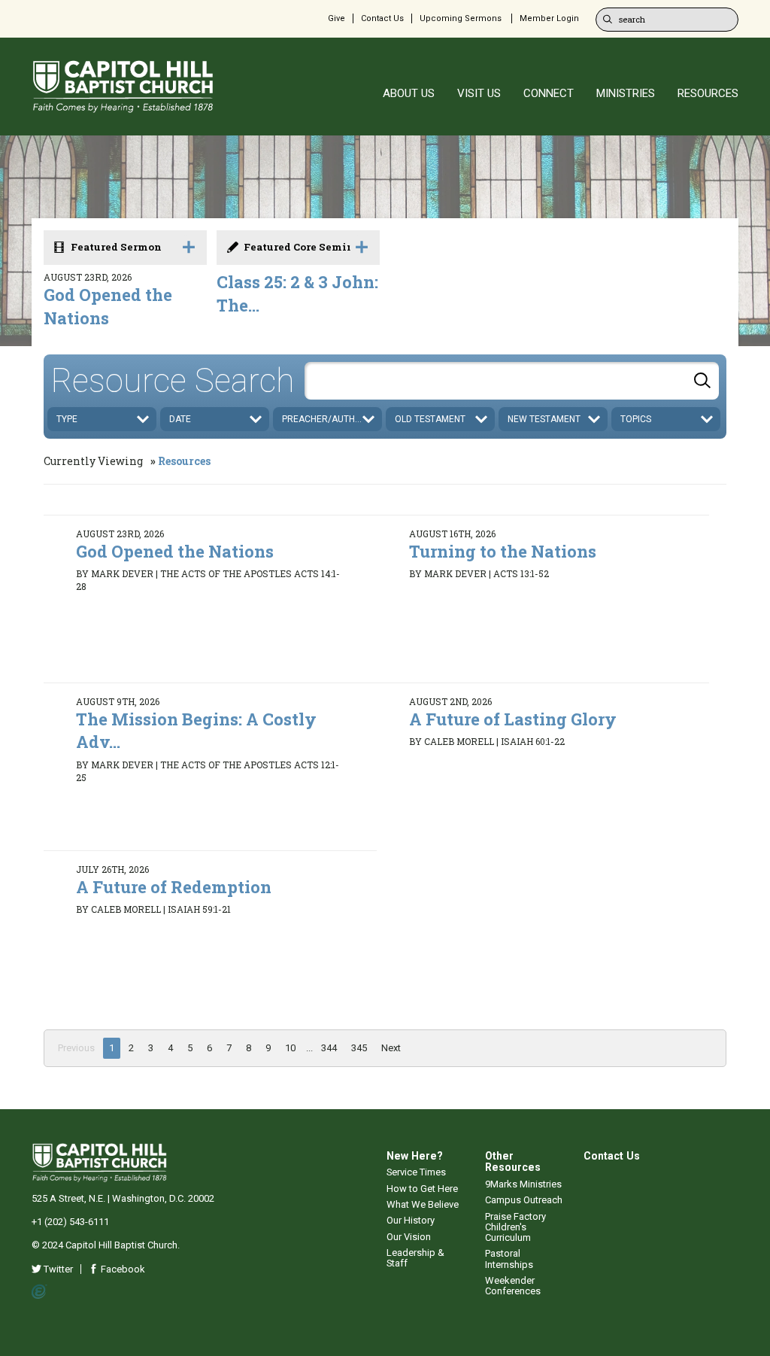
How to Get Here (422, 1188)
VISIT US (479, 93)
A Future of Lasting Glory (513, 719)
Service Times (416, 1172)
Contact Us (382, 18)
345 (359, 1047)
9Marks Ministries (523, 1184)
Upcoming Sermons (461, 18)
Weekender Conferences (513, 1286)
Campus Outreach (523, 1200)
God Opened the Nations (108, 306)
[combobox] (512, 381)
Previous (76, 1047)
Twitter (57, 1269)
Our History (411, 1220)
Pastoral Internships (509, 1258)
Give (336, 18)
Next (391, 1047)
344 (329, 1047)
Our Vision (409, 1236)
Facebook (122, 1269)
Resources (184, 461)
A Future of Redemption (173, 887)
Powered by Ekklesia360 (39, 1292)
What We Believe (423, 1204)
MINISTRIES (625, 93)
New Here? (415, 1156)
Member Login (549, 18)
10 (290, 1047)
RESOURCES (708, 93)
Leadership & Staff (415, 1258)
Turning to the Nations (502, 551)
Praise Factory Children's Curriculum (515, 1227)
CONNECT (548, 93)
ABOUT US (409, 93)
